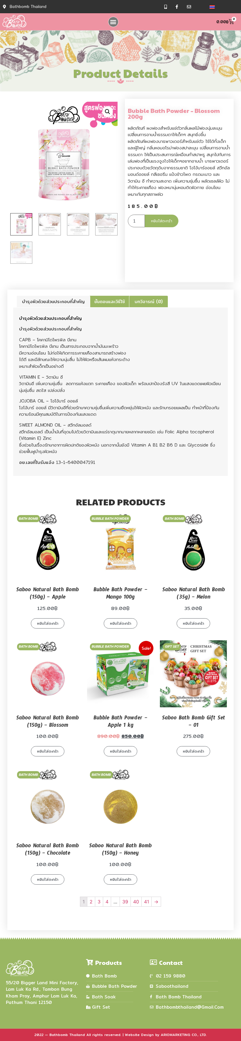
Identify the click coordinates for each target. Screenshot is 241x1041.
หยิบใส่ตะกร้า (161, 221)
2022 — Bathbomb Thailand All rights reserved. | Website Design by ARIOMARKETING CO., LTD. (120, 1034)
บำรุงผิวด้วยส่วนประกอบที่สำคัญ (53, 301)
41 (146, 902)
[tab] (53, 301)
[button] (113, 22)
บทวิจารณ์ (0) (149, 301)
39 (125, 902)
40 (136, 902)
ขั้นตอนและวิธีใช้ (109, 301)
